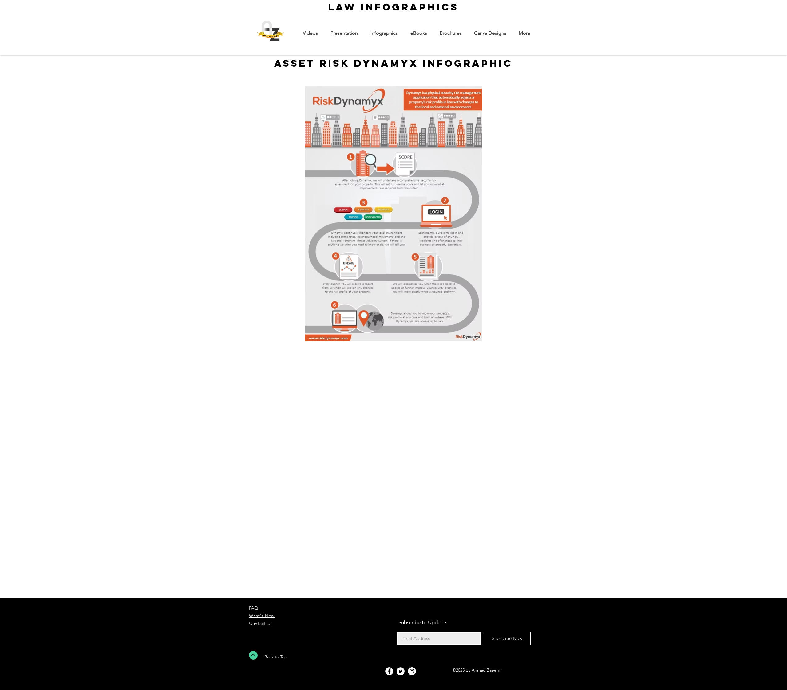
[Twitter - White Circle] (401, 671)
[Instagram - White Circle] (412, 671)
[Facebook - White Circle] (389, 671)
